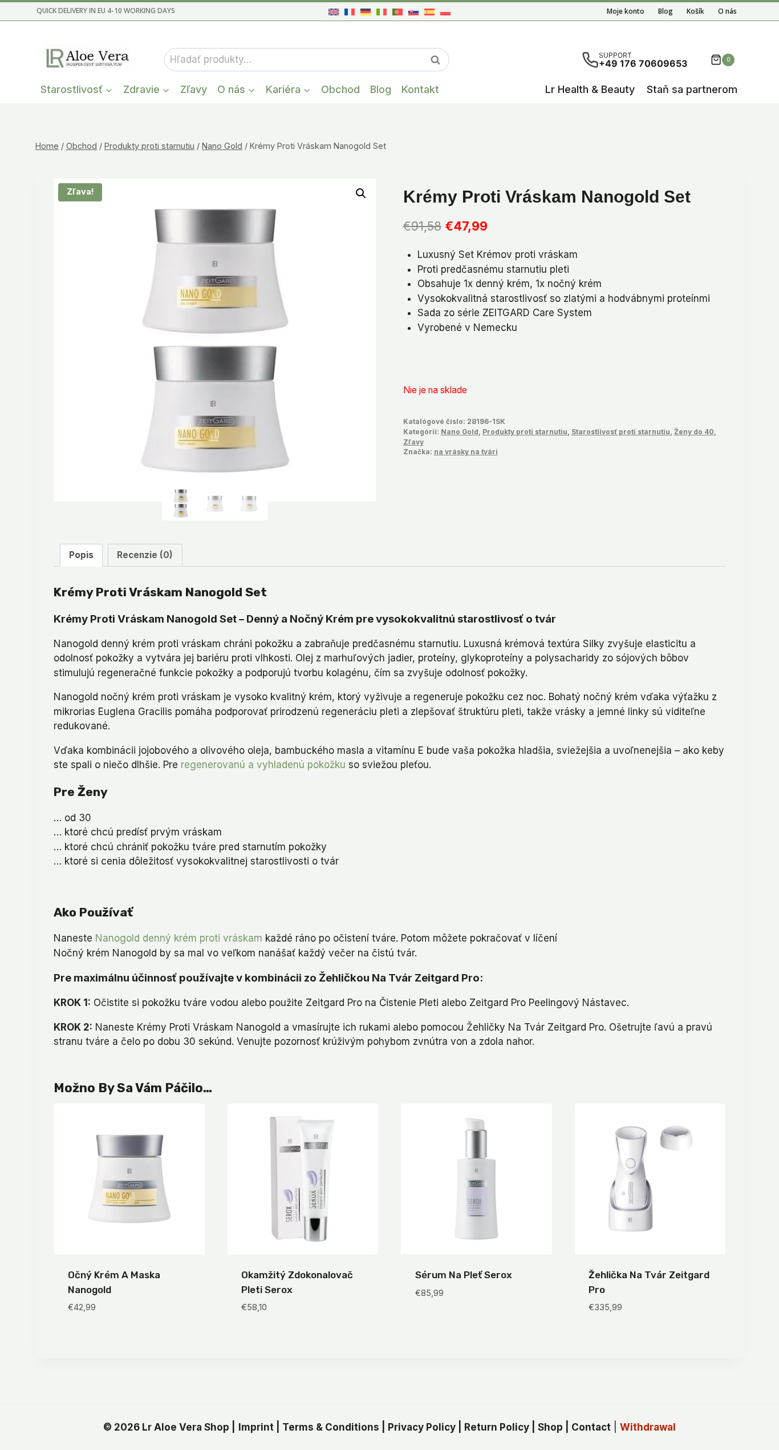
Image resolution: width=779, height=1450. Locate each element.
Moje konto (625, 11)
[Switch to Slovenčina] (413, 12)
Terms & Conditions (330, 1427)
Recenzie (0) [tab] (145, 555)
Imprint (256, 1427)
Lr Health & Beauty (590, 89)
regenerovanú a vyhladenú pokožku (263, 764)
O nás (727, 11)
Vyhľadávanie (438, 60)
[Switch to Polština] (445, 12)
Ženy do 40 (694, 431)
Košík (695, 11)
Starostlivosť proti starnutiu (620, 431)
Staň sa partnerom (692, 89)
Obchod (340, 89)
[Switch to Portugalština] (397, 12)
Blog (665, 11)
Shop (550, 1427)
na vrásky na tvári (466, 451)
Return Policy (496, 1427)
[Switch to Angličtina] (333, 12)
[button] (361, 193)
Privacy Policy (422, 1427)
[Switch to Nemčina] (365, 12)
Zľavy (193, 89)
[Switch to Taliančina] (381, 12)
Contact (591, 1427)
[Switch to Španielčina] (429, 12)
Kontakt (420, 89)
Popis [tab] (81, 555)
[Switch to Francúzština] (349, 12)
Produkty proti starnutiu (524, 431)
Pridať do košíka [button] (454, 1326)
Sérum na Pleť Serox (463, 1275)
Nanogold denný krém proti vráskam (178, 938)
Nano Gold (459, 431)
